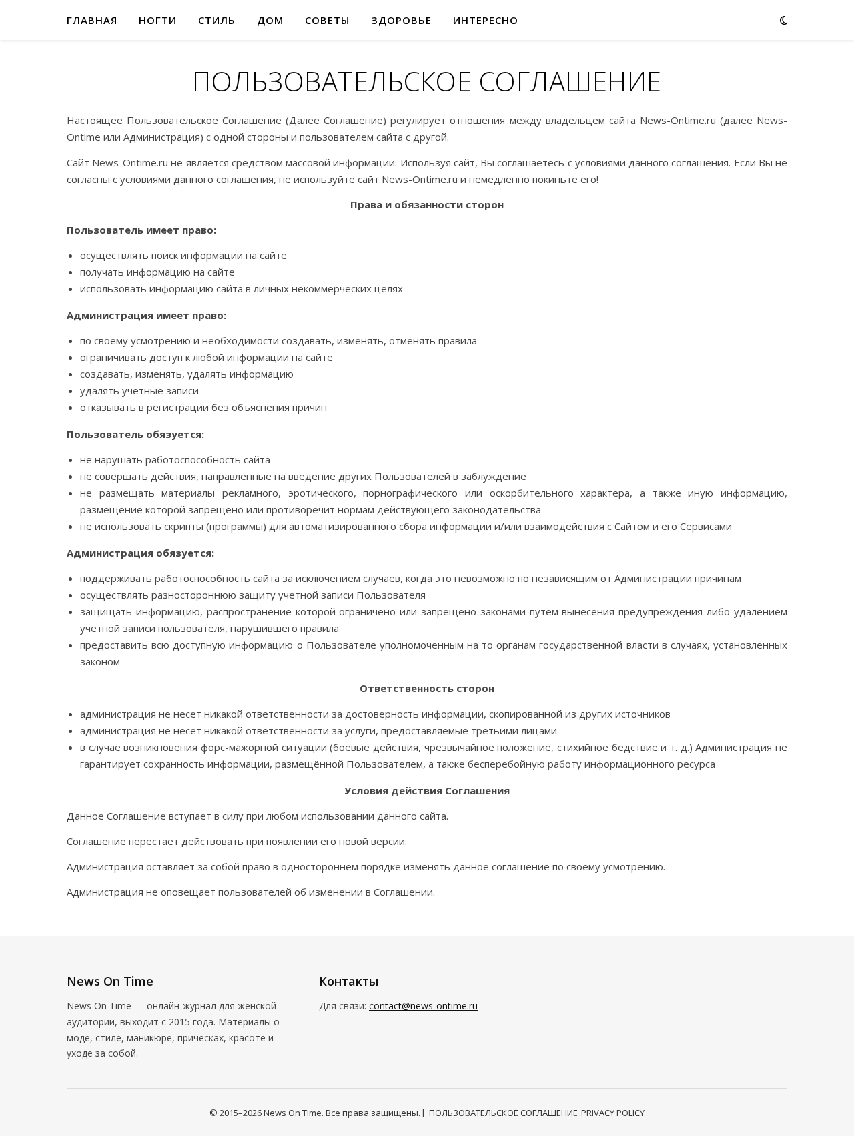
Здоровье (401, 20)
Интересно (485, 20)
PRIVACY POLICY (613, 1113)
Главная (92, 20)
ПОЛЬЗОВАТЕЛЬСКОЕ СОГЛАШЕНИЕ (503, 1113)
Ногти (158, 20)
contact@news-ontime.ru (423, 1005)
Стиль (217, 20)
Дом (270, 20)
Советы (327, 20)
